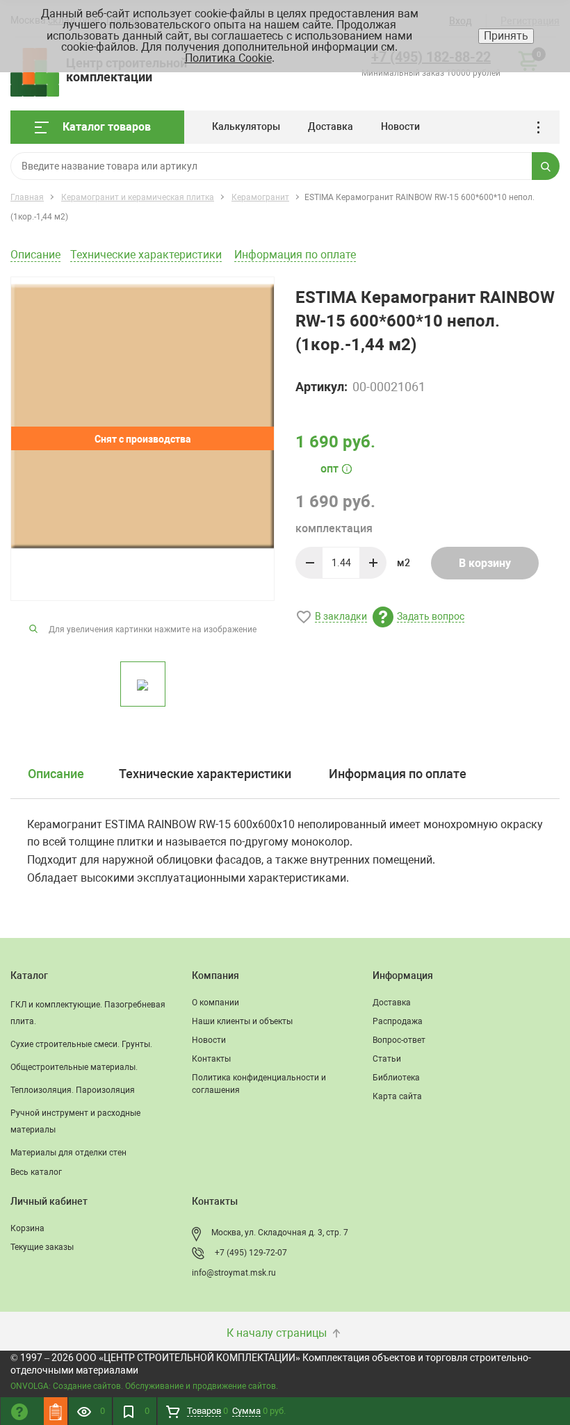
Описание (35, 254)
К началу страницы (278, 1333)
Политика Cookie (228, 58)
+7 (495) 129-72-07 (251, 1253)
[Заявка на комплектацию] (55, 1411)
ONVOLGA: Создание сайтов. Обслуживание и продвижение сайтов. (144, 1386)
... (543, 127)
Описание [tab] (56, 773)
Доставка (330, 126)
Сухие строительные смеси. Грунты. (81, 1044)
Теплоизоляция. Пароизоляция (72, 1090)
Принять (506, 35)
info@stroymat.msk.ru (234, 1273)
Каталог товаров (107, 126)
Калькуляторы (246, 126)
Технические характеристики (146, 254)
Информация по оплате (295, 254)
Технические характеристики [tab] (205, 773)
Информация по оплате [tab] (397, 773)
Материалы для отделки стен (68, 1153)
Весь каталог (36, 1172)
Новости (400, 126)
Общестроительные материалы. (74, 1067)
